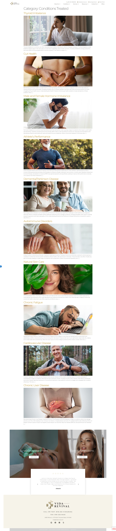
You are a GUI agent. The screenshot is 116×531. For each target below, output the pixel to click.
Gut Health (30, 53)
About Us (56, 4)
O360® (46, 529)
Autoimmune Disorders (38, 221)
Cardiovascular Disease (37, 343)
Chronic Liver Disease (36, 385)
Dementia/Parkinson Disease (41, 178)
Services (75, 4)
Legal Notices (73, 529)
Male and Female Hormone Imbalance (47, 96)
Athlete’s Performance (37, 136)
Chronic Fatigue (33, 302)
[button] (37, 484)
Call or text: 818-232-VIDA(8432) (58, 511)
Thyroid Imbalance (35, 13)
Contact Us (94, 4)
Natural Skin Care (34, 261)
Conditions (66, 4)
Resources (84, 4)
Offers (103, 4)
